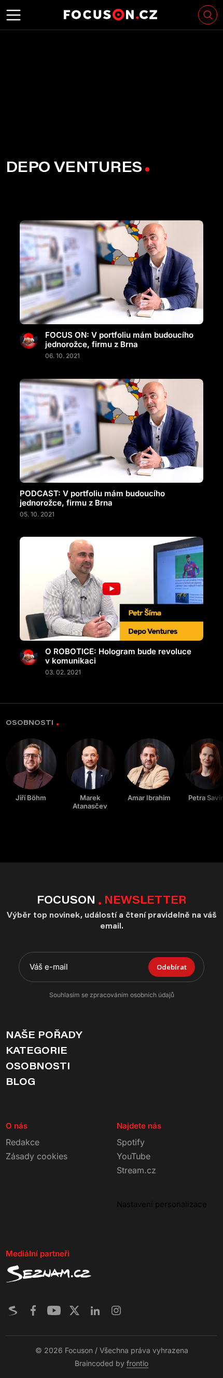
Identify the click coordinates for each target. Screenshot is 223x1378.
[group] (31, 770)
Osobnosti (38, 1065)
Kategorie (36, 1050)
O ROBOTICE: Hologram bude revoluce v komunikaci (118, 656)
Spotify (131, 1142)
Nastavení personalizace (162, 1204)
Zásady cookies (36, 1156)
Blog (20, 1081)
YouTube (133, 1156)
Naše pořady (44, 1034)
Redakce (22, 1142)
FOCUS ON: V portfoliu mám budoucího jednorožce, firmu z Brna (119, 339)
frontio (137, 1363)
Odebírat (172, 967)
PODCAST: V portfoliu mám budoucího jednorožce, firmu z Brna (92, 498)
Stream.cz (136, 1170)
